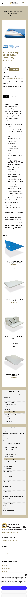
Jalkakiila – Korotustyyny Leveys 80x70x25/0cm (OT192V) (14, 262)
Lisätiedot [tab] (13, 96)
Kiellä (14, 592)
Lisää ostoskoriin (14, 69)
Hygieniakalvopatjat (12, 13)
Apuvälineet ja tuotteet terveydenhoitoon (12, 11)
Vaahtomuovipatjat (16, 80)
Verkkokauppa (13, 10)
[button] (26, 574)
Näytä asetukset (14, 596)
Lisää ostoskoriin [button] (14, 268)
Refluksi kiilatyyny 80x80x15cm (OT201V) (14, 375)
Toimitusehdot (5, 553)
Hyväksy (14, 588)
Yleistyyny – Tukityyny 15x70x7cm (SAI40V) (14, 337)
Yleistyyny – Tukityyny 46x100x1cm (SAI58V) (14, 299)
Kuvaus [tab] (6, 96)
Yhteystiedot (4, 550)
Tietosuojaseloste (13, 599)
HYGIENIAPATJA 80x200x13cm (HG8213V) (14, 15)
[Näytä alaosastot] (24, 438)
